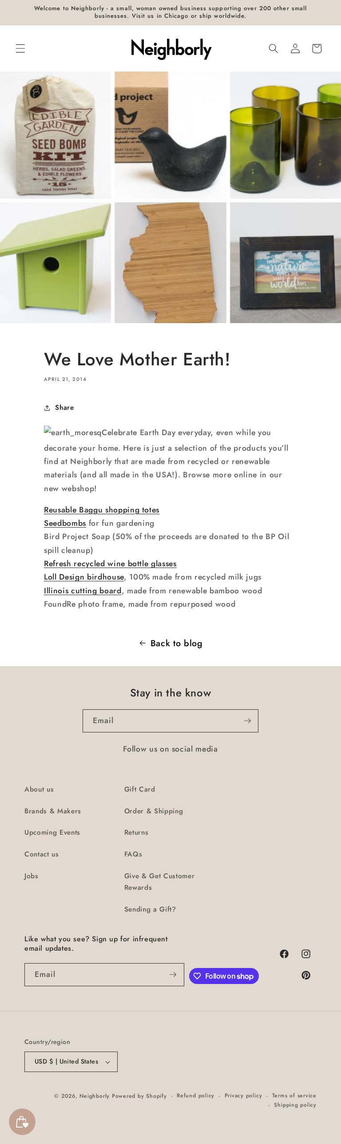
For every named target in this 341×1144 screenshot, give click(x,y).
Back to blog (177, 643)
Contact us (41, 854)
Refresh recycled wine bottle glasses (110, 563)
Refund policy (195, 1096)
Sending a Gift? (150, 909)
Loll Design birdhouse (84, 577)
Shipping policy (295, 1105)
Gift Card (139, 789)
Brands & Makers (52, 811)
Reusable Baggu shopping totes (101, 510)
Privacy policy (243, 1096)
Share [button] (64, 407)
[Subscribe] (247, 720)
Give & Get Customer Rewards (159, 882)
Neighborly (94, 1096)
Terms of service (294, 1096)
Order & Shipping (153, 811)
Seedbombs (65, 523)
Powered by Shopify (139, 1096)
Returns (136, 832)
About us (39, 789)
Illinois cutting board (83, 590)
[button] (20, 48)
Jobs (31, 876)
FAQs (133, 854)
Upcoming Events (52, 832)
